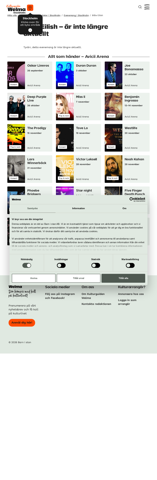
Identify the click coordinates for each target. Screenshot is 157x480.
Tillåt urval (78, 278)
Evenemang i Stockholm (76, 15)
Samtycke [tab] (32, 208)
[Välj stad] (30, 8)
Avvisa (33, 278)
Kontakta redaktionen (96, 303)
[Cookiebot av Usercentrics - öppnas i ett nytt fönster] (131, 199)
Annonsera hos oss (131, 294)
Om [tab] (124, 208)
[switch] (61, 265)
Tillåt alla (123, 278)
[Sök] (140, 7)
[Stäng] (30, 30)
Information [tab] (78, 208)
